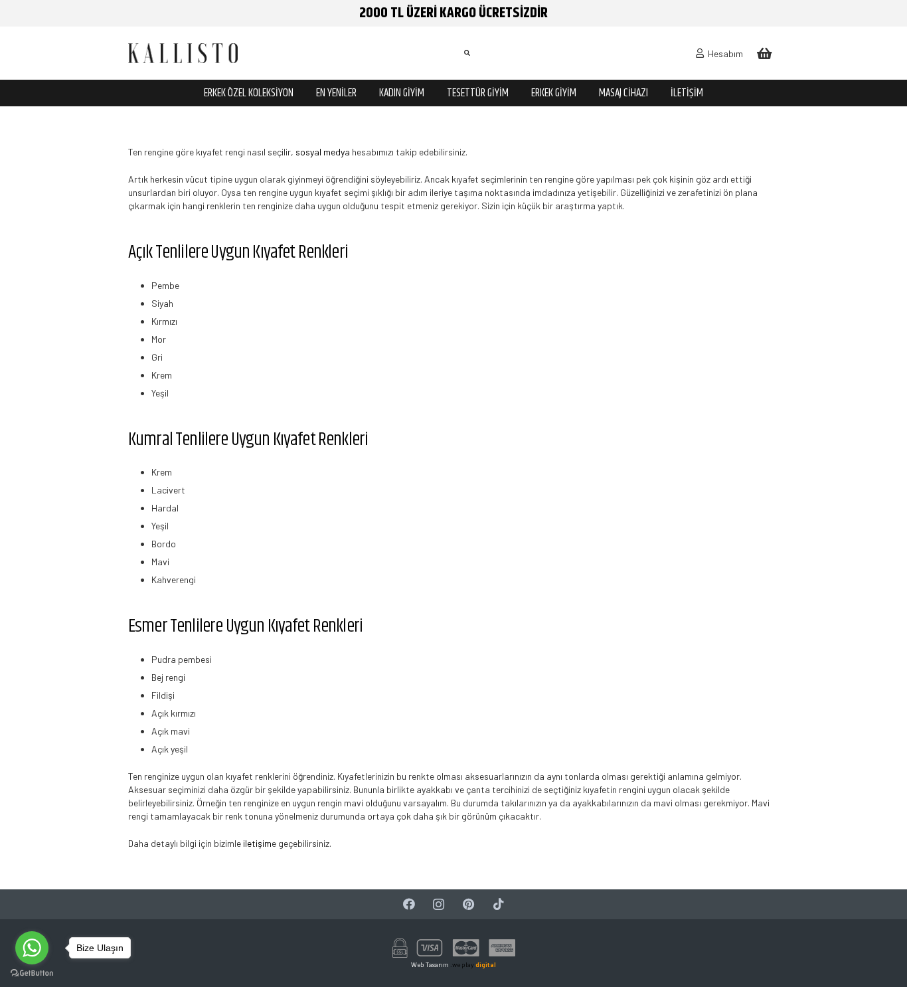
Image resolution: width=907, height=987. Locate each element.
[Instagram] (439, 904)
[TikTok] (498, 904)
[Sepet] (764, 53)
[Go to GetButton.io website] (32, 973)
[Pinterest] (468, 904)
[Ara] (466, 53)
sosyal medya (321, 151)
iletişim (256, 843)
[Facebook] (409, 904)
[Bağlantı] (183, 53)
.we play (473, 964)
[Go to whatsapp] (31, 947)
